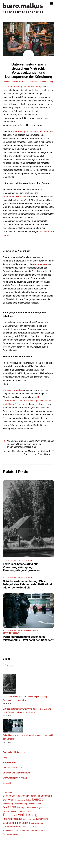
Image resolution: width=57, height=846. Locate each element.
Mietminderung (20, 804)
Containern (18, 800)
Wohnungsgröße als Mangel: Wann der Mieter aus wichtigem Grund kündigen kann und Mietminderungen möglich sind (30, 444)
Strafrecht (42, 818)
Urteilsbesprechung (12, 826)
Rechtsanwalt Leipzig (20, 815)
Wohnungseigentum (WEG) (15, 778)
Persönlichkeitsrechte (12, 767)
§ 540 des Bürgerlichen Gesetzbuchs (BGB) (31, 131)
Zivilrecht (23, 81)
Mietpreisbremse (34, 804)
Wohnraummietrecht (10, 831)
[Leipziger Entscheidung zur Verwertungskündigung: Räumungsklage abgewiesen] (9, 684)
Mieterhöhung (8, 804)
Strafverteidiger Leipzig (16, 822)
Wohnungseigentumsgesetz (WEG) (32, 831)
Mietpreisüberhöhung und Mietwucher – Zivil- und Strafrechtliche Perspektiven (27, 452)
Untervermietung (46, 81)
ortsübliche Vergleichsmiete (38, 807)
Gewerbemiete (40, 264)
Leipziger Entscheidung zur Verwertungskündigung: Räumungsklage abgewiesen (21, 567)
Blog (5, 560)
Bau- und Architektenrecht (14, 752)
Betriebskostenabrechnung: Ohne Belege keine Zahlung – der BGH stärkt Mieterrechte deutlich (27, 584)
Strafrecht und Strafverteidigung (16, 773)
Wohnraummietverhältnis (14, 196)
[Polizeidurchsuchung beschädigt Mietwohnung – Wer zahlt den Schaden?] (13, 726)
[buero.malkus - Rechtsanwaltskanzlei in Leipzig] (23, 12)
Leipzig (38, 799)
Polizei (28, 811)
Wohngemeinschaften (30, 827)
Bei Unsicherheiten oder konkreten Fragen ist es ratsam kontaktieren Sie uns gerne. (27, 400)
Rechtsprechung (12, 818)
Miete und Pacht (11, 81)
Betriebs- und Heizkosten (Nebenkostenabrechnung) (27, 796)
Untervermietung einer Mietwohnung (24, 87)
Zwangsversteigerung (11, 834)
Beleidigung (7, 792)
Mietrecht (34, 81)
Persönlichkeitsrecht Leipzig (14, 811)
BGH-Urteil (8, 800)
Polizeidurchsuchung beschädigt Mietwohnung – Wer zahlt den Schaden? (28, 638)
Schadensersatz (29, 819)
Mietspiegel (21, 807)
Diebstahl (27, 800)
